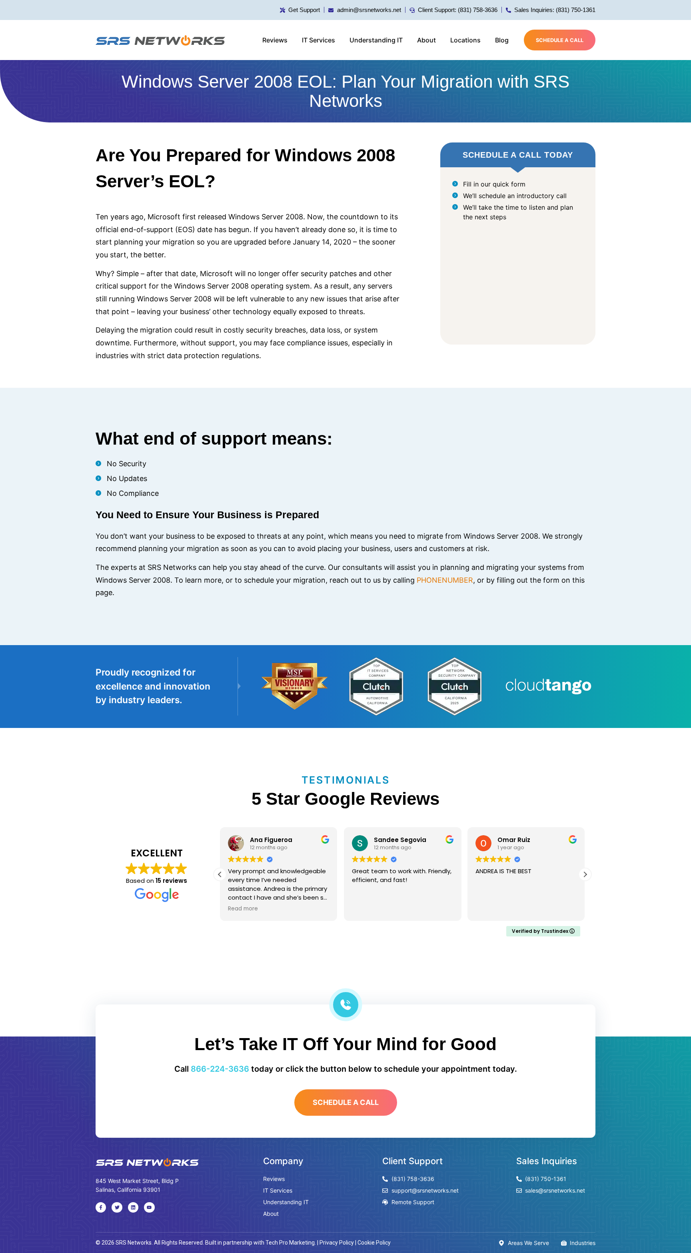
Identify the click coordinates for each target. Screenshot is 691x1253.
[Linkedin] (133, 1207)
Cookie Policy (374, 1242)
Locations (465, 40)
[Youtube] (149, 1207)
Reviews (275, 40)
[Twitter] (117, 1207)
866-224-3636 (220, 1069)
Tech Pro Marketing (290, 1242)
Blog (502, 40)
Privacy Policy (337, 1242)
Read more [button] (243, 908)
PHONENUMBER (445, 580)
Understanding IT (376, 40)
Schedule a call (559, 40)
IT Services (318, 40)
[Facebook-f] (101, 1207)
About (426, 40)
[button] (585, 874)
